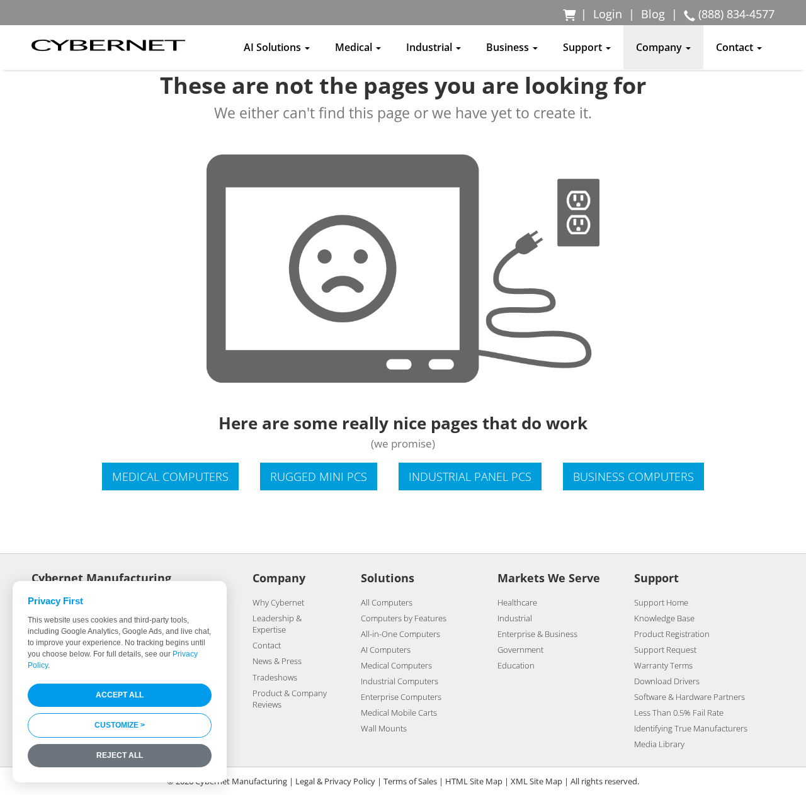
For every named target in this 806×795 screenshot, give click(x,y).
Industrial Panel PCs (470, 476)
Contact (267, 645)
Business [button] (508, 47)
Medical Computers (170, 476)
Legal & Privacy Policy (335, 781)
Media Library (659, 744)
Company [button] (660, 47)
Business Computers (633, 476)
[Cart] (570, 13)
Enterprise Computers (401, 696)
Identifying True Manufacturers (690, 728)
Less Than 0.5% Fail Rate (679, 712)
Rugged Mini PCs (318, 476)
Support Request (665, 649)
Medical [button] (355, 47)
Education (516, 665)
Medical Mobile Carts (399, 712)
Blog (653, 13)
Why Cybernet (278, 602)
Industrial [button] (430, 47)
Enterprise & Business (537, 634)
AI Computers (386, 649)
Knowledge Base (664, 618)
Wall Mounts (384, 728)
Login (607, 13)
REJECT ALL (119, 755)
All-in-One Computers (400, 634)
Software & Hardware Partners (689, 696)
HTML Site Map (473, 781)
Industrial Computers (399, 681)
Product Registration (672, 634)
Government (520, 649)
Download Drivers (667, 681)
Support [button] (583, 47)
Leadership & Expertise (277, 624)
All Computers (386, 602)
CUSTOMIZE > (119, 725)
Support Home (661, 602)
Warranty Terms (663, 665)
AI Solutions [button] (274, 47)
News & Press (277, 661)
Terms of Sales (410, 781)
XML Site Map (536, 781)
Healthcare (517, 602)
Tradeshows (275, 677)
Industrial (514, 618)
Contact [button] (736, 47)
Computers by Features (403, 618)
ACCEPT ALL (120, 695)
